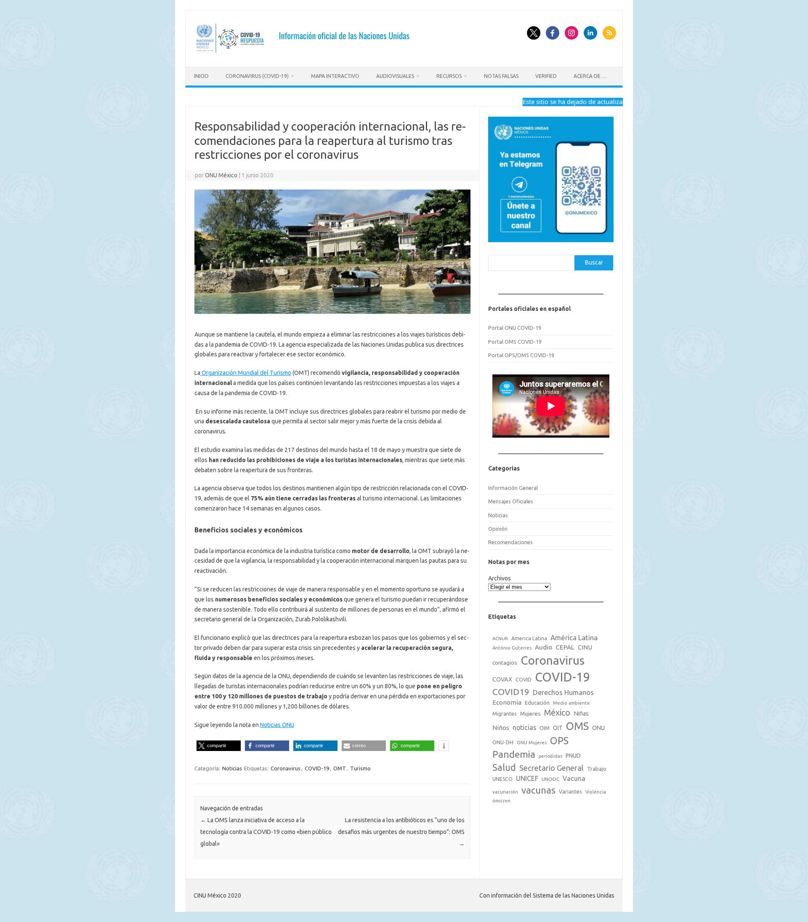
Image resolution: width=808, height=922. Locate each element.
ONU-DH (502, 742)
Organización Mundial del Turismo (245, 372)
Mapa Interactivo (335, 76)
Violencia (595, 791)
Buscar (594, 262)
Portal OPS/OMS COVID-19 (521, 355)
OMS (577, 726)
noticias (524, 727)
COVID (524, 679)
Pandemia (513, 754)
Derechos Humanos (563, 692)
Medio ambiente (571, 703)
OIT (558, 727)
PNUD (573, 755)
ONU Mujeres (532, 742)
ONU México (221, 175)
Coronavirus (285, 768)
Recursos (449, 76)
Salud (504, 767)
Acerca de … (590, 76)
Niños (500, 727)
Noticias (232, 768)
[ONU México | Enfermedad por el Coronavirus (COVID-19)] (306, 52)
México (557, 712)
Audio (543, 647)
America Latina (529, 638)
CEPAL (565, 647)
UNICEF (527, 778)
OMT (339, 768)
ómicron (501, 800)
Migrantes (504, 713)
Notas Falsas (501, 76)
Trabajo (596, 769)
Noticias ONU (277, 725)
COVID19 (510, 692)
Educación (537, 703)
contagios (504, 662)
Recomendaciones (510, 542)
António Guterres (512, 647)
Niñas (581, 713)
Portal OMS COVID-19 (515, 342)
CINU (585, 647)
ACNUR (500, 638)
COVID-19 (317, 768)
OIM (545, 728)
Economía (506, 702)
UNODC (550, 779)
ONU (598, 727)
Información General (513, 488)
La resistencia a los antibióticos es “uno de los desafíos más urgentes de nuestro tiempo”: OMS (401, 832)
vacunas (538, 790)
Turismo (360, 768)
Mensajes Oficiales (510, 501)
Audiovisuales (395, 76)
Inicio (201, 76)
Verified (546, 76)
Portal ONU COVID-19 (514, 328)
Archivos (499, 578)
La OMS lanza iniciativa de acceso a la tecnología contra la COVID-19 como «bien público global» (266, 832)
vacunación (505, 791)
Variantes (570, 791)
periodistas (550, 756)
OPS (559, 740)
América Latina (574, 637)
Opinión (498, 529)
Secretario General (551, 768)
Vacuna (574, 778)
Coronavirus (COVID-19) (257, 76)
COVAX (502, 679)
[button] (219, 745)
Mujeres (530, 713)
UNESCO (502, 779)
